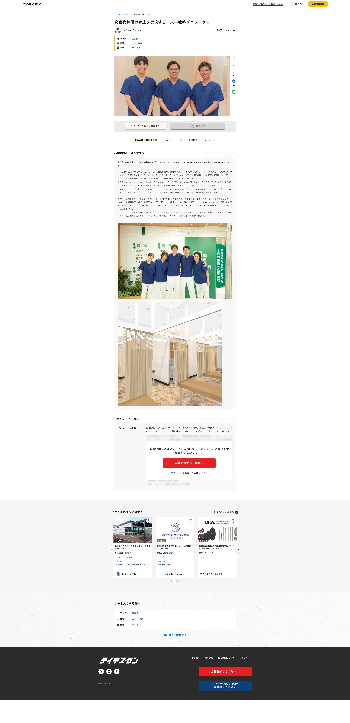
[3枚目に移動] (176, 581)
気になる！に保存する (147, 126)
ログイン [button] (299, 3)
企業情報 (193, 140)
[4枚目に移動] (178, 581)
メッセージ (209, 140)
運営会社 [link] (195, 658)
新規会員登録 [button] (318, 3)
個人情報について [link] (226, 658)
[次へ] (238, 550)
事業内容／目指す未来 (145, 140)
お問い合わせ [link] (246, 658)
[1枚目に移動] (171, 581)
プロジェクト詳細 (173, 140)
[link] (269, 4)
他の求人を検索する (175, 635)
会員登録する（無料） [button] (189, 463)
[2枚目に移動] (174, 581)
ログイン (203, 473)
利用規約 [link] (209, 658)
